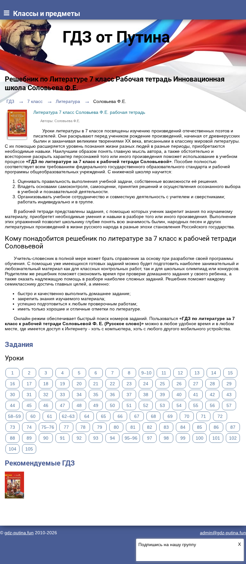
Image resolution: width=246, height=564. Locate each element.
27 (195, 383)
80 (116, 427)
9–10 (146, 372)
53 (162, 405)
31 (29, 394)
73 (12, 427)
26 (179, 383)
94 (112, 438)
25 (162, 383)
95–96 (131, 438)
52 (145, 405)
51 (129, 405)
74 (29, 427)
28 (212, 383)
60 (33, 416)
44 (12, 405)
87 (232, 427)
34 (79, 394)
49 (95, 405)
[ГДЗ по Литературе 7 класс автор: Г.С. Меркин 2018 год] (14, 496)
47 (62, 405)
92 (79, 438)
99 (182, 438)
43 (229, 394)
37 (129, 394)
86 (216, 427)
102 (233, 438)
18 (45, 383)
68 (153, 416)
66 (120, 416)
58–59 (14, 416)
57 (229, 405)
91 (62, 438)
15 (230, 372)
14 (213, 372)
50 (112, 405)
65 (103, 416)
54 (179, 405)
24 (145, 383)
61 (49, 416)
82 (149, 427)
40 (179, 394)
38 (145, 394)
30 (12, 394)
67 (136, 416)
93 (95, 438)
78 (83, 427)
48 (79, 405)
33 (62, 394)
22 (112, 383)
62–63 (68, 416)
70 (186, 416)
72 (220, 416)
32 (45, 394)
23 (129, 383)
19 (62, 383)
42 (212, 394)
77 (66, 427)
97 (149, 438)
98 (166, 438)
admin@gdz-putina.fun (223, 532)
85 (199, 427)
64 (86, 416)
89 (29, 438)
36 (112, 394)
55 (195, 405)
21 (95, 383)
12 (180, 372)
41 (195, 394)
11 (163, 372)
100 (199, 438)
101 (216, 438)
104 (12, 448)
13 (197, 372)
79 (99, 427)
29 (229, 383)
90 (45, 438)
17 (29, 383)
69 (170, 416)
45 (29, 405)
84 (182, 427)
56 (212, 405)
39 (162, 394)
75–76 (47, 427)
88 (12, 438)
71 (203, 416)
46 (45, 405)
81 (132, 427)
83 (166, 427)
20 (79, 383)
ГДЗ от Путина (116, 37)
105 (29, 448)
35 (95, 394)
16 (12, 383)
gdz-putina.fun (19, 532)
